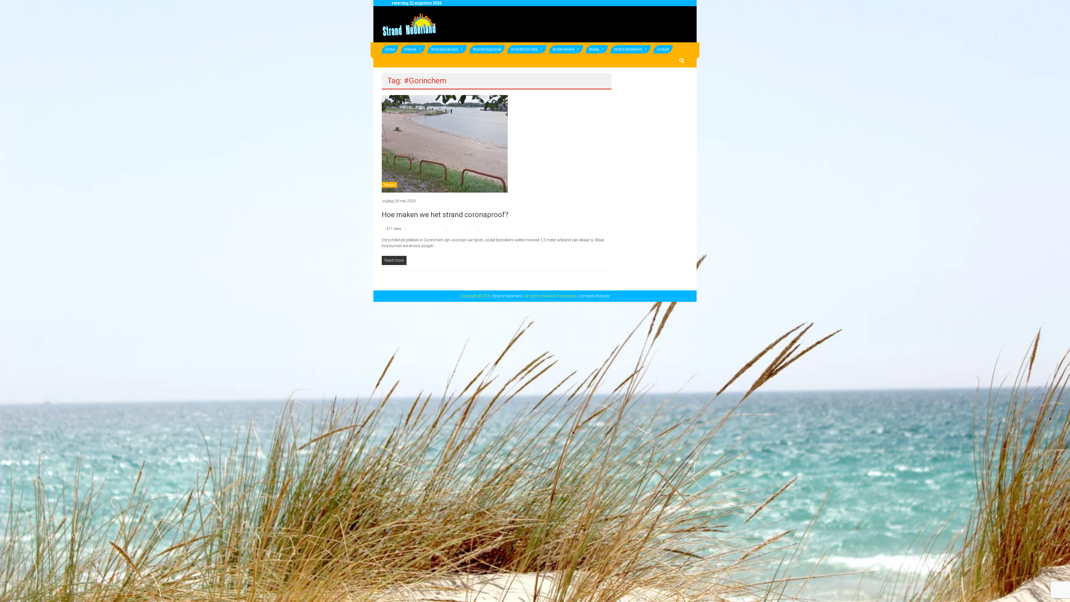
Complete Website (594, 296)
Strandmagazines (487, 49)
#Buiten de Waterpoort (430, 229)
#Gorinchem (457, 229)
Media (594, 49)
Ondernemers (563, 49)
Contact (663, 49)
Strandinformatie (524, 49)
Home (390, 49)
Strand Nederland (628, 49)
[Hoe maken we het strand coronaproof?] (445, 143)
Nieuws (410, 49)
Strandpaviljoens (444, 49)
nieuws (473, 229)
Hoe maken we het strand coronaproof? (445, 214)
